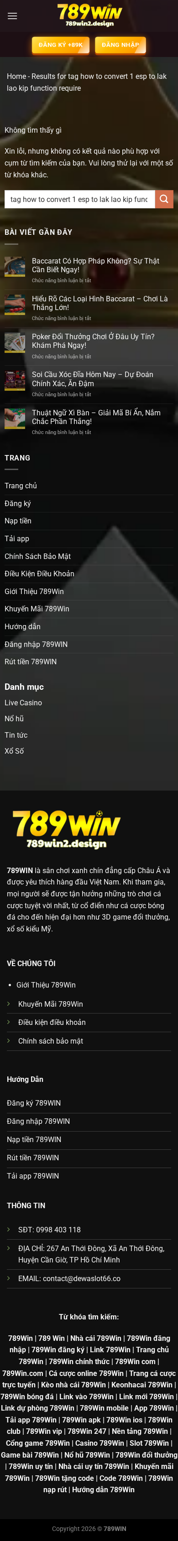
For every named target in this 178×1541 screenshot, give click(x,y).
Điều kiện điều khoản (52, 1022)
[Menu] (12, 16)
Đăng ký (18, 503)
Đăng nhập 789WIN (36, 644)
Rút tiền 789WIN (31, 661)
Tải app (17, 538)
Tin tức (16, 735)
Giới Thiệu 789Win (34, 591)
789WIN (20, 870)
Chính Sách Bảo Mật (38, 556)
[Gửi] (164, 199)
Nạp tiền (18, 521)
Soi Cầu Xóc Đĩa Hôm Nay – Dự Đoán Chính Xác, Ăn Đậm (92, 379)
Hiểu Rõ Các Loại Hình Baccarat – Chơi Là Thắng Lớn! (100, 303)
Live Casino (23, 702)
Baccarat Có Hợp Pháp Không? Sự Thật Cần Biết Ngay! (95, 265)
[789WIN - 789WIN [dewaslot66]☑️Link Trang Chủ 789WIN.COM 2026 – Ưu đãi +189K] (89, 16)
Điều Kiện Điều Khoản (39, 573)
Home (16, 76)
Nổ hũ (14, 718)
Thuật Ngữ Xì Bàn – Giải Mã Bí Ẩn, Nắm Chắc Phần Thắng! (96, 417)
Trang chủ (21, 485)
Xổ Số (14, 751)
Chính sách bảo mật (50, 1041)
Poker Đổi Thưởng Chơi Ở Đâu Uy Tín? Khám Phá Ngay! (93, 341)
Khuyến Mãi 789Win (37, 609)
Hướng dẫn (23, 626)
